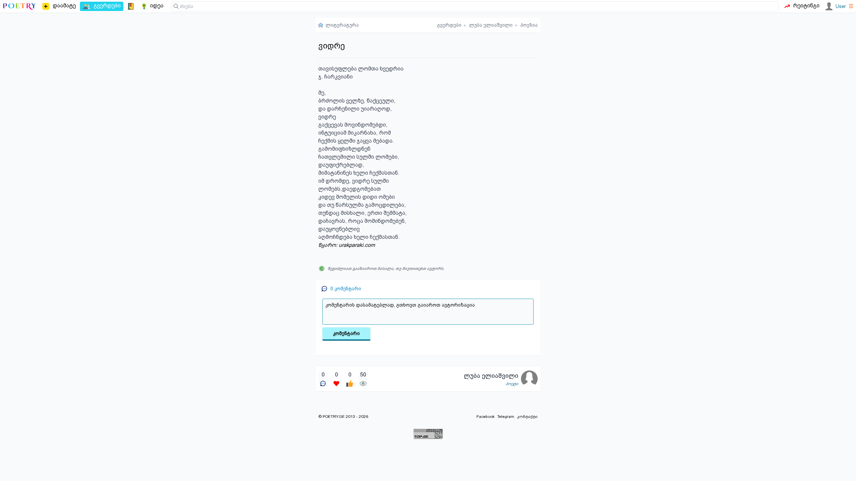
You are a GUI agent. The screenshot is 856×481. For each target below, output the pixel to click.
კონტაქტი (527, 416)
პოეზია (529, 25)
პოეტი (512, 383)
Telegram (505, 416)
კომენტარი (346, 333)
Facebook (485, 416)
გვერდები (449, 25)
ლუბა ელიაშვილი (491, 25)
